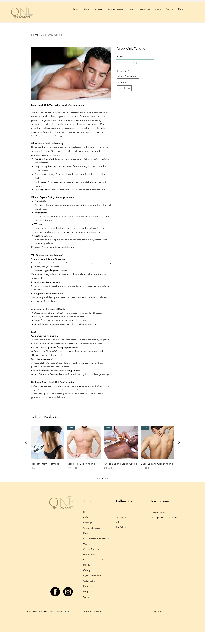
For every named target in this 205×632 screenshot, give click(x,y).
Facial (86, 533)
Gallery (86, 570)
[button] (201, 9)
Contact (87, 596)
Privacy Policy (155, 611)
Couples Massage (92, 527)
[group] (102, 450)
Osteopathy (89, 580)
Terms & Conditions (93, 611)
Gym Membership (92, 575)
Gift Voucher (89, 554)
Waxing (87, 543)
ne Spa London (44, 112)
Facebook (121, 512)
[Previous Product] (26, 442)
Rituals (86, 565)
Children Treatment (93, 559)
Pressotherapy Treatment (96, 538)
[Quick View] (47, 442)
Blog (85, 591)
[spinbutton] (124, 88)
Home (34, 34)
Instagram (121, 517)
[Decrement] (119, 88)
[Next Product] (179, 442)
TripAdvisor (121, 527)
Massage (87, 522)
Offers (86, 517)
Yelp (118, 522)
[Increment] (129, 88)
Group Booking (91, 549)
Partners (87, 586)
